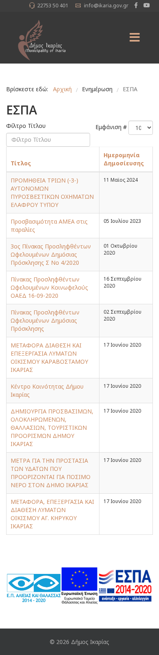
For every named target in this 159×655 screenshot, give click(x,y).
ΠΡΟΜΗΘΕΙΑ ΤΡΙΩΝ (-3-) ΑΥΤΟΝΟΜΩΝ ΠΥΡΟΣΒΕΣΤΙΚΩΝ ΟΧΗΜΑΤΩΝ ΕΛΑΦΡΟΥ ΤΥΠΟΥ (52, 192)
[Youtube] (147, 5)
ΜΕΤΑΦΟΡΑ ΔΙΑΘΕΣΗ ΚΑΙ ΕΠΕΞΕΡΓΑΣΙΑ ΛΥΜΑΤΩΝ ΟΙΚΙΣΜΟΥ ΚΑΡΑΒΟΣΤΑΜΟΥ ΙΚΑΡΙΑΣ (49, 357)
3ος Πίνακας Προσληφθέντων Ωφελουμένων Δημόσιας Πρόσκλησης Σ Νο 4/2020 (51, 254)
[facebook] (136, 5)
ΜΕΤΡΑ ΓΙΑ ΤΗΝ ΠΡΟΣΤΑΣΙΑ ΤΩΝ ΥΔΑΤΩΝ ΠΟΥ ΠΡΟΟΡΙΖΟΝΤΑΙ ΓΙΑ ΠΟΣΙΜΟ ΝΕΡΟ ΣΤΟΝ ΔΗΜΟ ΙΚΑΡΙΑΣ (51, 473)
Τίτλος (21, 163)
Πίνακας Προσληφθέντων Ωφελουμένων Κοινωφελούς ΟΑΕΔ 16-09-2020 (49, 287)
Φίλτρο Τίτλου (26, 126)
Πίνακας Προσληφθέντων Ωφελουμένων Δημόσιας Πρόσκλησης (45, 320)
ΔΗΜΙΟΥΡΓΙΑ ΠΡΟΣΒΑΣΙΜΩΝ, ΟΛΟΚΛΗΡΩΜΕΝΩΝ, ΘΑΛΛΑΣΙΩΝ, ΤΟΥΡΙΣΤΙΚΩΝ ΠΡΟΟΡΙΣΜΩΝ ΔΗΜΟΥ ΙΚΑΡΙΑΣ (52, 427)
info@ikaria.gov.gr (106, 5)
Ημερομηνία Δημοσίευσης (124, 159)
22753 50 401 (52, 5)
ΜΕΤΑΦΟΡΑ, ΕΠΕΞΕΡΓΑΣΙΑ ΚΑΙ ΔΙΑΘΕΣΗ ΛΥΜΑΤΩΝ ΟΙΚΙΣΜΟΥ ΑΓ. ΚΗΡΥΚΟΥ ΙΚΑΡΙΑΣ (52, 514)
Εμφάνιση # (111, 127)
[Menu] (134, 38)
